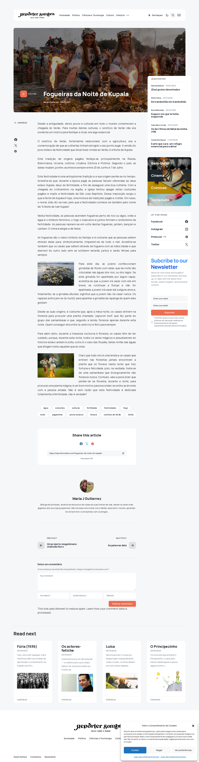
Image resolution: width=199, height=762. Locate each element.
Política (82, 738)
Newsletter (50, 757)
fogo (125, 408)
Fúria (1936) (27, 646)
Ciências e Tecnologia (100, 738)
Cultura (32, 94)
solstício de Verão (112, 414)
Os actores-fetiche (71, 648)
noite (42, 414)
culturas (76, 408)
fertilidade (92, 408)
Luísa (110, 646)
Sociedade (69, 738)
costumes (60, 408)
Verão (130, 414)
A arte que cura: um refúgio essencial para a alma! (166, 145)
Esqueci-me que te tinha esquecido (164, 115)
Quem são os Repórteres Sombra (146, 757)
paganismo (57, 414)
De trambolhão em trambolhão (168, 101)
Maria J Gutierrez (86, 498)
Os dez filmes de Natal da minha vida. (169, 130)
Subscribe (169, 312)
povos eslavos (76, 414)
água (45, 408)
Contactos (35, 757)
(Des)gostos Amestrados (165, 89)
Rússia (93, 414)
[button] (193, 725)
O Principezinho (163, 646)
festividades (110, 408)
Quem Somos (20, 757)
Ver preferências (183, 750)
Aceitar (135, 750)
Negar (159, 750)
